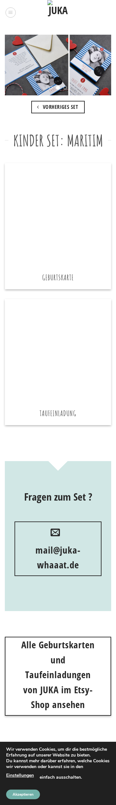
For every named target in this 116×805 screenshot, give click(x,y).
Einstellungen (20, 775)
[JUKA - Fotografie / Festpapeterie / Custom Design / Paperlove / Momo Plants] (58, 12)
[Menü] (10, 12)
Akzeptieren (23, 794)
